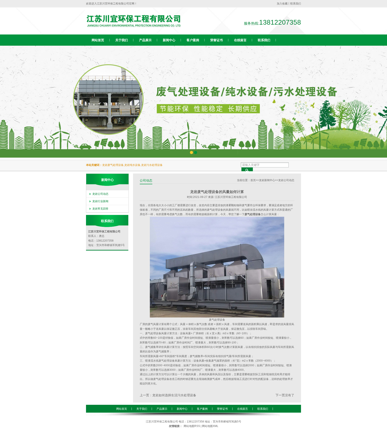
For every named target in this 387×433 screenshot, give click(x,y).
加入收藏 (282, 3)
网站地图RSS (192, 426)
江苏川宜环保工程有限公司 (162, 421)
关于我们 (141, 408)
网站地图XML (210, 426)
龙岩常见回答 (100, 208)
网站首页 (121, 408)
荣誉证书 (222, 408)
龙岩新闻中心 (267, 180)
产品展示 (162, 408)
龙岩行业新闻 (100, 201)
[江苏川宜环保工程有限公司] (133, 26)
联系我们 (295, 3)
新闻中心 (182, 408)
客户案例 (202, 408)
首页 (253, 180)
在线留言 (242, 408)
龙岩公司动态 (286, 180)
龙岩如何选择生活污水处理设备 (174, 395)
